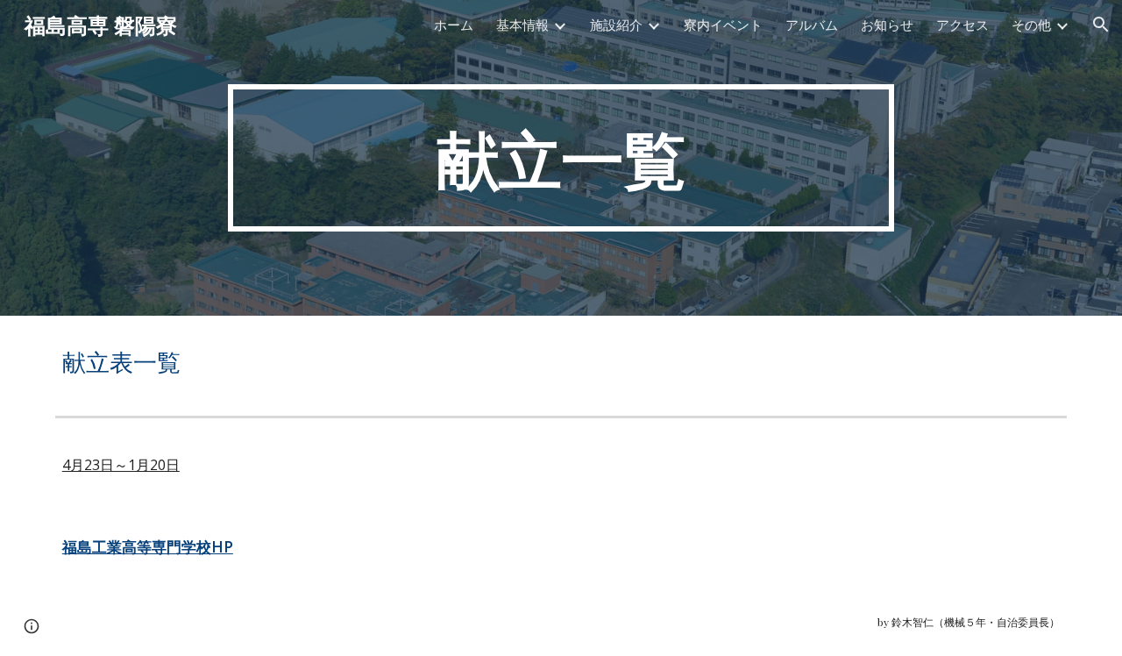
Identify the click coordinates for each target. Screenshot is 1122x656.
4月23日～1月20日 (121, 464)
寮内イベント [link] (723, 24)
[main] (561, 158)
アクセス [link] (962, 24)
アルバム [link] (811, 24)
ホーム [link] (453, 24)
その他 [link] (1031, 24)
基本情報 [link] (522, 24)
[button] (1101, 25)
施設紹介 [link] (616, 24)
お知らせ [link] (887, 24)
